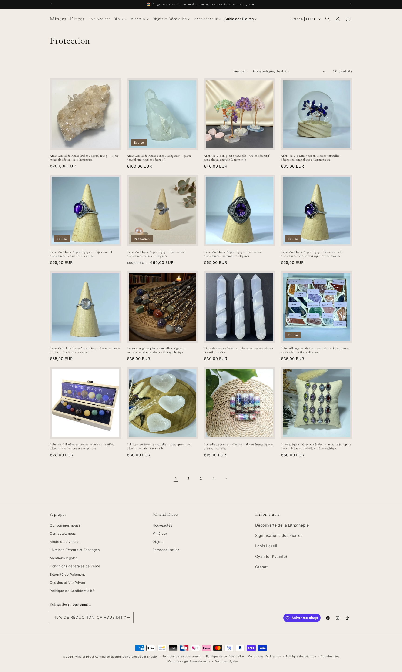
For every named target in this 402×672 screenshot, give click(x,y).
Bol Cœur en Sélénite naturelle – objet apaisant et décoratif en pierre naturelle (159, 446)
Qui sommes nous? (65, 525)
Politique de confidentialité (225, 656)
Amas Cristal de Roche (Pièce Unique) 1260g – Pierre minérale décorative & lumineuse (84, 157)
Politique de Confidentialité (72, 591)
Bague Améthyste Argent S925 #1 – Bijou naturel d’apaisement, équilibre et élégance (81, 254)
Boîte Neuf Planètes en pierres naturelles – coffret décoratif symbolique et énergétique (82, 446)
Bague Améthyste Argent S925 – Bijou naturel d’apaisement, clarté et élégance (156, 254)
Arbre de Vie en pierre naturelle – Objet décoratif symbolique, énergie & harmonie (236, 157)
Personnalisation (165, 550)
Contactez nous (63, 533)
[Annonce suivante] (350, 4)
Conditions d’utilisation (264, 656)
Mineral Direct (85, 656)
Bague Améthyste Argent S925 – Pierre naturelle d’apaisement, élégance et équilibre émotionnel (312, 254)
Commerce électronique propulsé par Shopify (126, 656)
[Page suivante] (226, 478)
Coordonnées (330, 656)
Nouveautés (162, 525)
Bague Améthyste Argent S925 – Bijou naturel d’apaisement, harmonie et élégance (233, 254)
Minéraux (160, 533)
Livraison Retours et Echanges (75, 550)
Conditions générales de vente (75, 566)
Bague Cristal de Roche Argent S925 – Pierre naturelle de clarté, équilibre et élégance (85, 350)
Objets (157, 542)
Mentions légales (64, 558)
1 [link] (176, 478)
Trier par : (240, 71)
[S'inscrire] (128, 617)
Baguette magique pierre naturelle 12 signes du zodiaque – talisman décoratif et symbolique (156, 350)
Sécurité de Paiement (67, 574)
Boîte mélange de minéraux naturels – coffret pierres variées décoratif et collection (315, 350)
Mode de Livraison (65, 542)
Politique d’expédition (301, 656)
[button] (120, 19)
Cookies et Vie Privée (67, 583)
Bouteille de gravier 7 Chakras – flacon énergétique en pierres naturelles (239, 446)
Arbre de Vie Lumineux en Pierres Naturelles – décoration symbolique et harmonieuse (311, 157)
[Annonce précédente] (51, 4)
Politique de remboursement (181, 656)
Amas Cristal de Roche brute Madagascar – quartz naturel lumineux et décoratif (159, 157)
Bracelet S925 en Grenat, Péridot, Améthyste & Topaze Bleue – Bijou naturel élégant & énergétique (316, 446)
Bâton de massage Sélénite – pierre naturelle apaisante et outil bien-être (238, 350)
